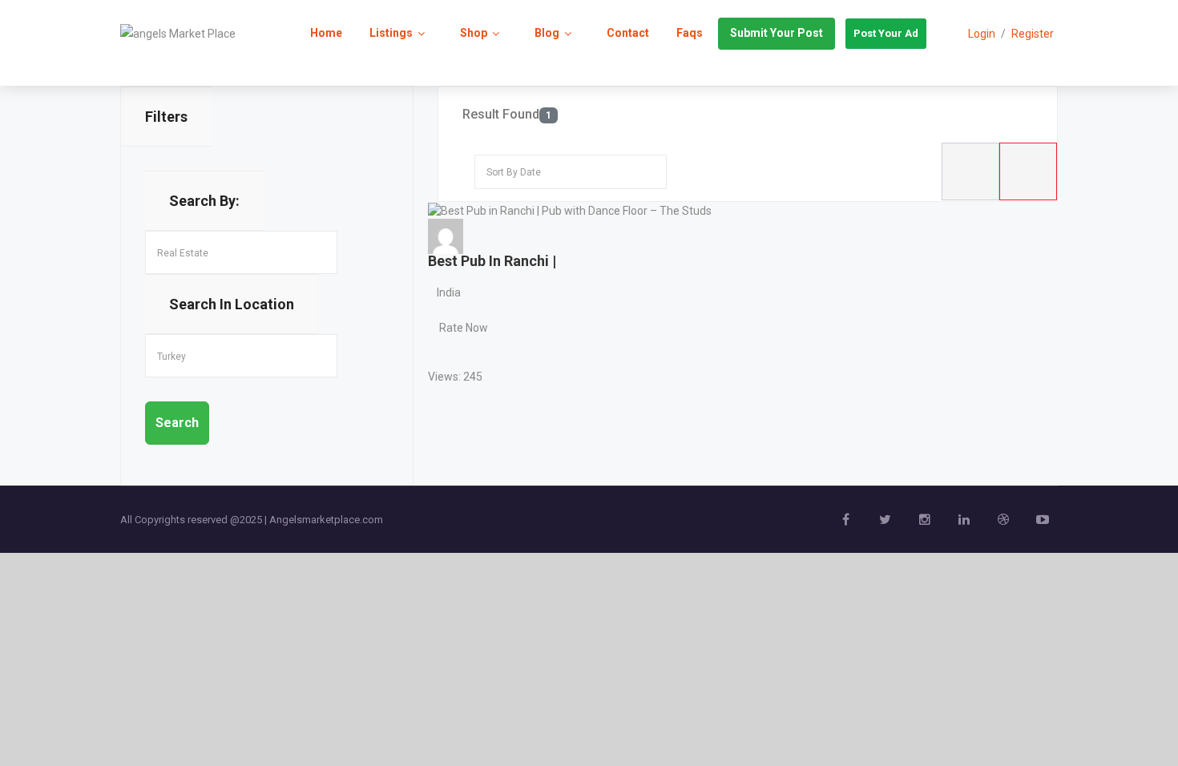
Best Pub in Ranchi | (492, 260)
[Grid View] (1028, 171)
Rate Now (463, 327)
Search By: (204, 200)
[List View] (970, 171)
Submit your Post (776, 32)
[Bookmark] (443, 351)
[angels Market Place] (178, 32)
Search (177, 422)
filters (166, 116)
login (981, 33)
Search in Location (231, 304)
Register (1032, 33)
